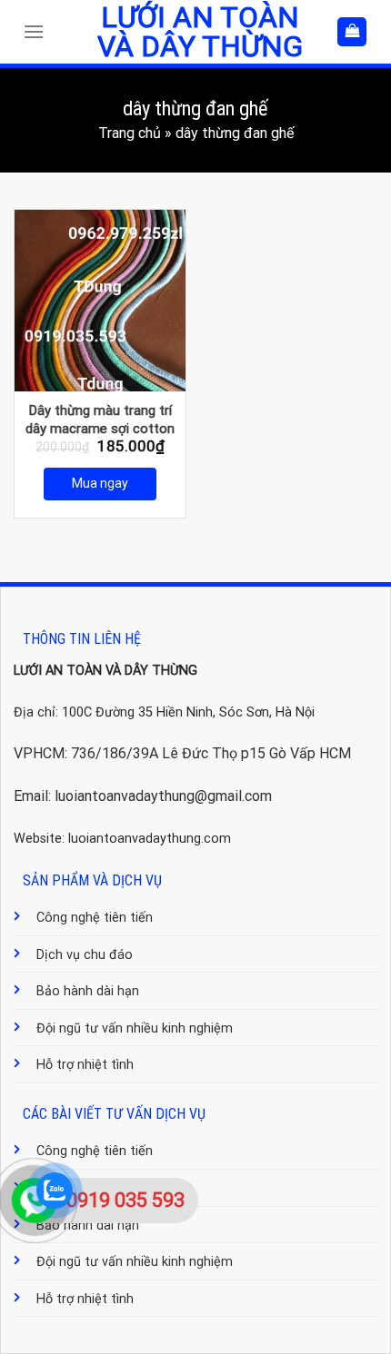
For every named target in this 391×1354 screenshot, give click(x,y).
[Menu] (38, 31)
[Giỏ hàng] (351, 32)
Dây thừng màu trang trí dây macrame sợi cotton (100, 419)
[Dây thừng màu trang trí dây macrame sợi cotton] (100, 300)
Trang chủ (129, 133)
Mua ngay (100, 483)
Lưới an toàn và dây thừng (200, 32)
